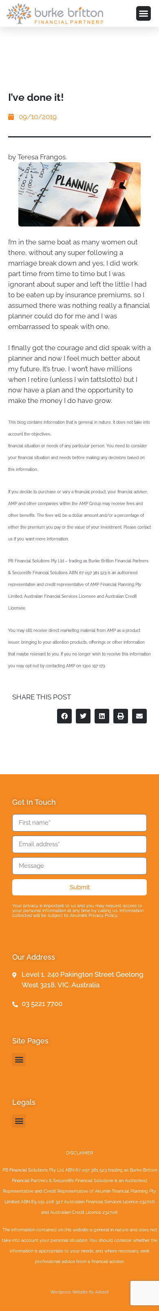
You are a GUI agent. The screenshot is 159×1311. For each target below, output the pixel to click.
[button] (143, 13)
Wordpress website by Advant (79, 1292)
